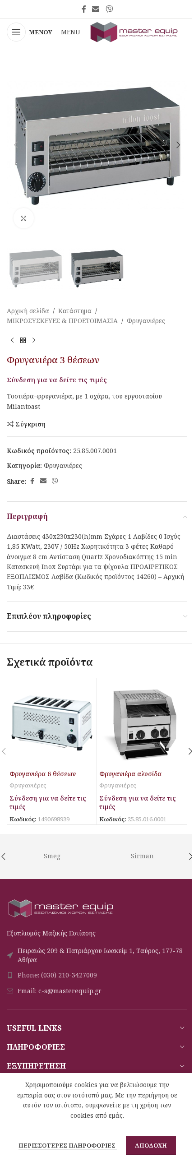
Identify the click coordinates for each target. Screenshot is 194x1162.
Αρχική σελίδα (28, 310)
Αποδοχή (151, 1145)
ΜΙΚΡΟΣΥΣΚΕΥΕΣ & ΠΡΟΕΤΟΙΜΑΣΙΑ (62, 320)
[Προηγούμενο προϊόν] (12, 340)
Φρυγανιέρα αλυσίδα (130, 773)
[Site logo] (134, 31)
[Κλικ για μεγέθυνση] (24, 218)
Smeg (52, 856)
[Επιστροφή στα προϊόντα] (23, 340)
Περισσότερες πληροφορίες (67, 1145)
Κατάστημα (75, 310)
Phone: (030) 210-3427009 (57, 975)
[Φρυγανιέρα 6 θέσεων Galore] (51, 723)
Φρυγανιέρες (146, 320)
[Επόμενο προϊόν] (33, 340)
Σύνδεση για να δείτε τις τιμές (57, 379)
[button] (16, 145)
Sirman (142, 856)
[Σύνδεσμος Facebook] (84, 9)
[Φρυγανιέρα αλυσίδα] (141, 723)
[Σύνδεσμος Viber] (108, 9)
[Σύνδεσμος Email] (95, 9)
